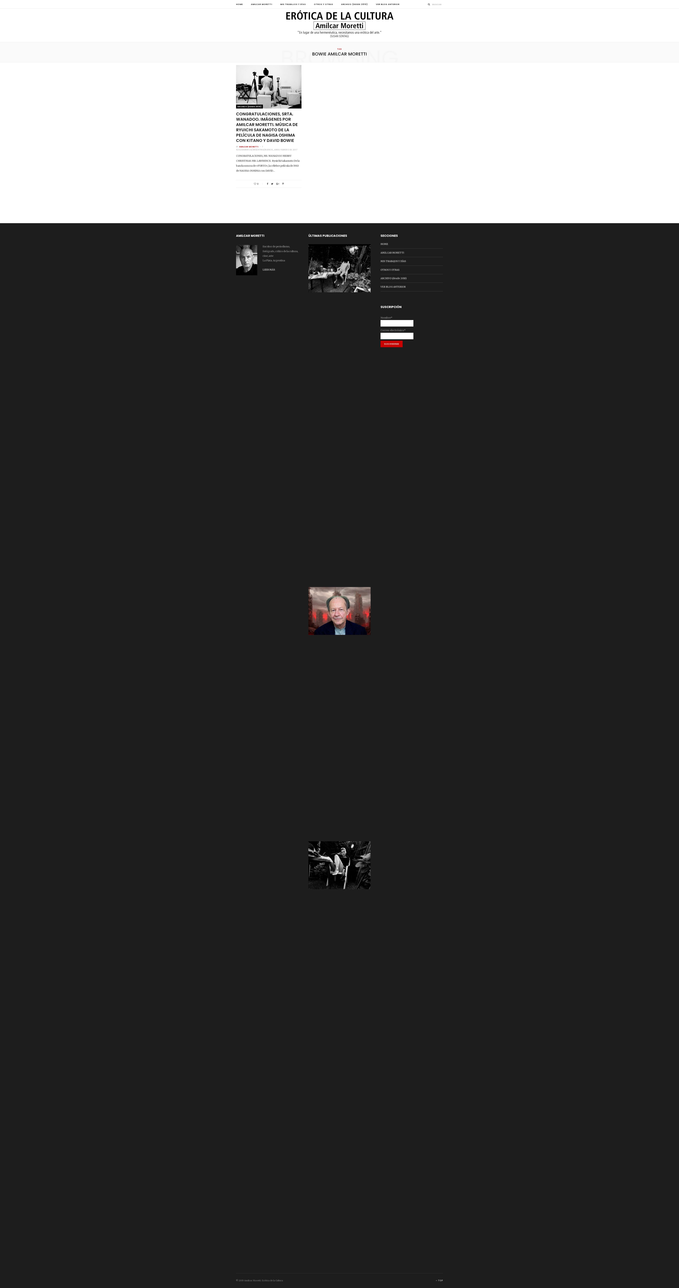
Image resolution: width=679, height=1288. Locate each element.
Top (440, 1280)
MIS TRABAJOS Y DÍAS (293, 4)
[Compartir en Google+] (277, 184)
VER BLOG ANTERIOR (387, 4)
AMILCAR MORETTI (261, 4)
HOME (239, 4)
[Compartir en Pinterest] (283, 184)
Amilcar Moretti (248, 146)
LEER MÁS (269, 269)
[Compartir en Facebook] (267, 184)
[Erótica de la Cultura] (339, 25)
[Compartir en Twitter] (272, 184)
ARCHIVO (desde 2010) (354, 4)
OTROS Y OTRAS (323, 4)
